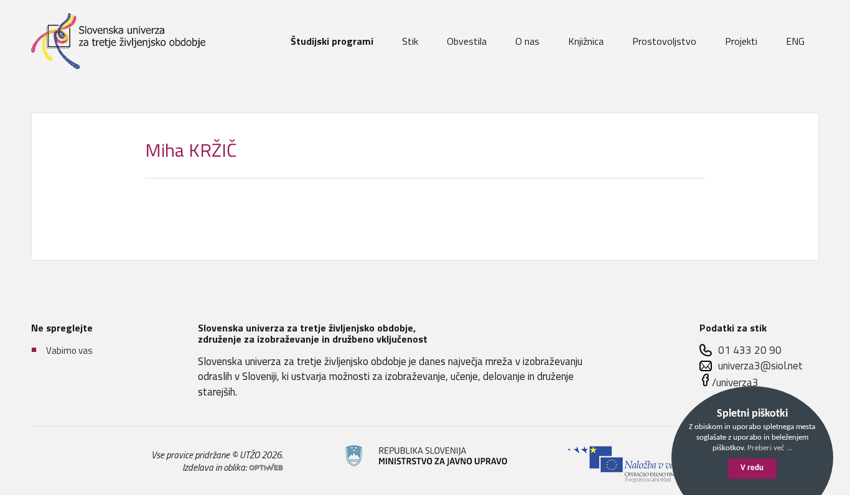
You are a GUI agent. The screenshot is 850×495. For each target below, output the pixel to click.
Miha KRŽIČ (190, 150)
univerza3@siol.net (760, 366)
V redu (752, 468)
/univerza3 (735, 382)
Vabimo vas (69, 350)
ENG (795, 41)
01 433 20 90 (750, 350)
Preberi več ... (769, 448)
